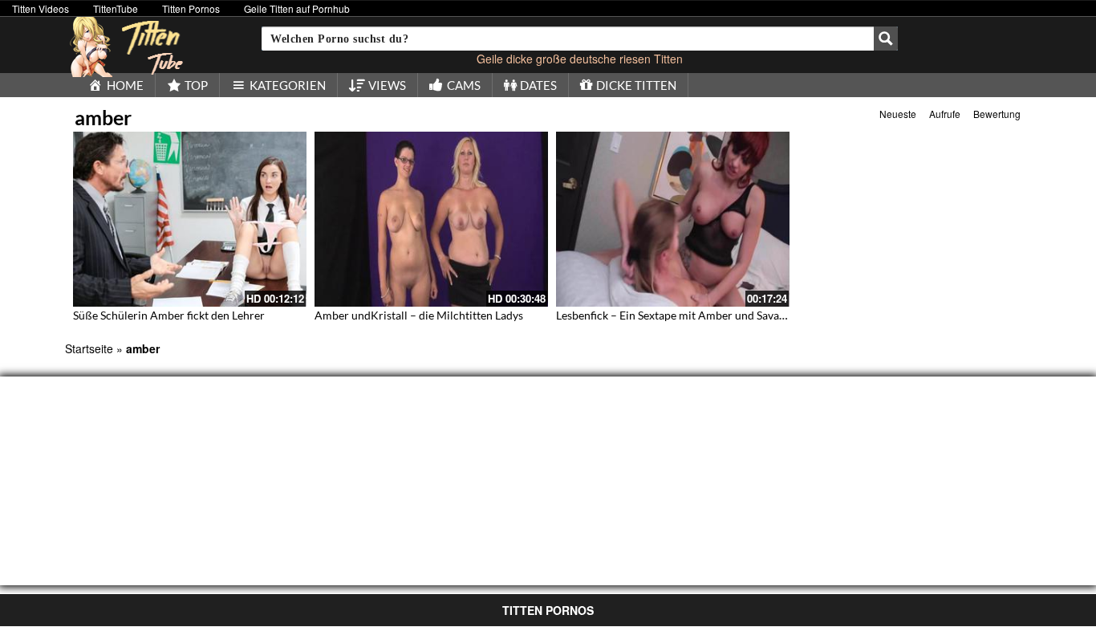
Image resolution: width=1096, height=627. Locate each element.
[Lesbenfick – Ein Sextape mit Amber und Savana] (673, 219)
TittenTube (115, 8)
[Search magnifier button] (886, 38)
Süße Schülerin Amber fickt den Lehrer (169, 315)
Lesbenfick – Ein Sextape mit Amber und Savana (673, 315)
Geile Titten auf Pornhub (297, 8)
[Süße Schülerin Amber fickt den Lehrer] (189, 219)
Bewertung (997, 113)
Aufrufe (944, 113)
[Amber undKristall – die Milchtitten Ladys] (431, 219)
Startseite (89, 348)
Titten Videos (40, 8)
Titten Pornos (191, 8)
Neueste (897, 113)
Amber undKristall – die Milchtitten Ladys (419, 315)
